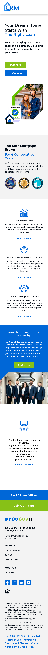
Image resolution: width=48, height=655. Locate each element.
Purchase (15, 64)
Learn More (23, 238)
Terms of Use (14, 640)
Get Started (24, 365)
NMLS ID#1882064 (15, 636)
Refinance (16, 73)
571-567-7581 (11, 538)
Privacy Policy (35, 636)
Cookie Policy (27, 647)
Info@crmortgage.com (16, 536)
